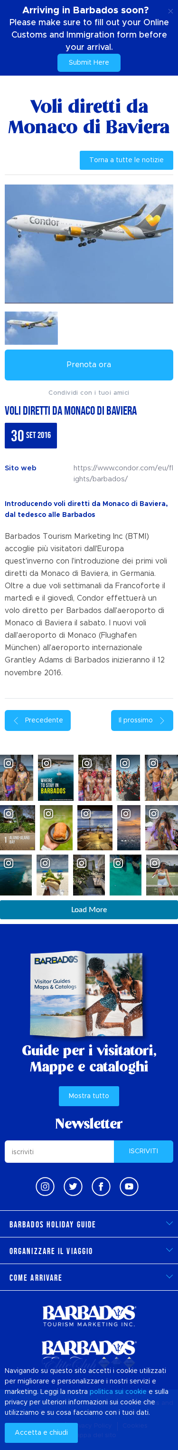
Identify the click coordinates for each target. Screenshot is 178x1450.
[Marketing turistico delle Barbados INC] (89, 1315)
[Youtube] (129, 1186)
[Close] (170, 9)
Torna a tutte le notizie (126, 160)
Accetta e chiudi (41, 1433)
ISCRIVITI (143, 1151)
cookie (136, 1392)
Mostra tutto (89, 1096)
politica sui (106, 1392)
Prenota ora (89, 365)
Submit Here (89, 62)
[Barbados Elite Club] (89, 1356)
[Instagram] (45, 1186)
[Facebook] (101, 1186)
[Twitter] (73, 1186)
